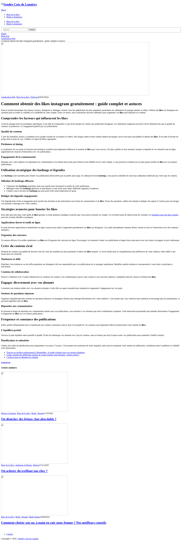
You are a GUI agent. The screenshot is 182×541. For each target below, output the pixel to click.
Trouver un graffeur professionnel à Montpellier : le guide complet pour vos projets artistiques (45, 352)
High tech (35, 97)
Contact (9, 534)
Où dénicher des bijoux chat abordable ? (28, 419)
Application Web (8, 97)
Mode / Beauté (37, 413)
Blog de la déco (13, 14)
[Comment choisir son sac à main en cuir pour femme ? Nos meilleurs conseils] (91, 495)
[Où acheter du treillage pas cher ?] (91, 444)
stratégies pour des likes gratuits (165, 215)
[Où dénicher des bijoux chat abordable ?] (91, 392)
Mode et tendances (14, 17)
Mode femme (34, 517)
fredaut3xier (6, 363)
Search (32, 30)
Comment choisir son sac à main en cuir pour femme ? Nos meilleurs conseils (53, 522)
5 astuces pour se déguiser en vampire (22, 357)
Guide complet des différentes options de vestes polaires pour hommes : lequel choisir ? (43, 355)
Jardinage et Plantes (23, 465)
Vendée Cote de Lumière (28, 539)
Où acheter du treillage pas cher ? (24, 471)
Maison (36, 465)
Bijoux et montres (8, 413)
